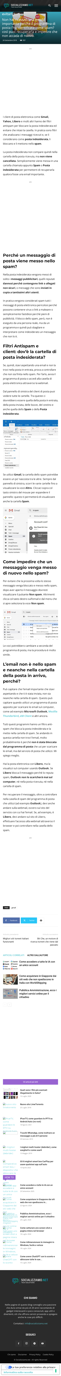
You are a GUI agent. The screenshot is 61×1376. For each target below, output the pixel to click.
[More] (41, 920)
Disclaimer (22, 1354)
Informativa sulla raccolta (18, 1372)
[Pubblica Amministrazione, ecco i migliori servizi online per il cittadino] (10, 994)
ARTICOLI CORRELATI (13, 955)
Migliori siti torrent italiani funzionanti (16, 940)
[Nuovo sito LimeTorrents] (10, 1108)
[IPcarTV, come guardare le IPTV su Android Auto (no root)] (10, 1125)
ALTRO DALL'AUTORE (37, 955)
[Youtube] (42, 1344)
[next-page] (9, 1005)
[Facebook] (18, 1344)
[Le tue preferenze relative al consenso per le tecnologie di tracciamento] (56, 1371)
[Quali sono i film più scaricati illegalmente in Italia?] (10, 1094)
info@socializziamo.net (36, 1323)
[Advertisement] (30, 81)
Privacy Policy (34, 1354)
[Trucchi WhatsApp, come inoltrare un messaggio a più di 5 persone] (10, 1136)
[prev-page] (5, 1005)
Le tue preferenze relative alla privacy (33, 1367)
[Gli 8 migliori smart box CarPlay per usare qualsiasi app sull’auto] (10, 1173)
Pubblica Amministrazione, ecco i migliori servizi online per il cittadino (38, 994)
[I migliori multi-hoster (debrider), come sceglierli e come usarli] (10, 1151)
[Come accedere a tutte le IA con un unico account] (10, 965)
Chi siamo (12, 1354)
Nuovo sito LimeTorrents (31, 1104)
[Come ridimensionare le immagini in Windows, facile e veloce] (10, 1248)
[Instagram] (26, 1344)
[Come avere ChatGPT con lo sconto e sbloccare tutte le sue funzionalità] (10, 1260)
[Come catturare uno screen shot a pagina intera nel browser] (10, 1234)
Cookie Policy (48, 1354)
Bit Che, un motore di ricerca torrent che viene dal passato (44, 941)
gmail (14, 907)
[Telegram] (34, 1344)
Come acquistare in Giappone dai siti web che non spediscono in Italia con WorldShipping (37, 979)
